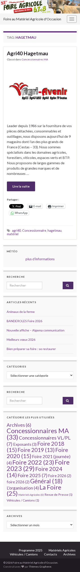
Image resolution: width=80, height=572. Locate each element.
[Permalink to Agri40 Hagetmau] (40, 92)
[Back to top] (70, 562)
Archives (19, 425)
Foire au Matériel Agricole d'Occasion (32, 19)
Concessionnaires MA (35, 59)
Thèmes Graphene (40, 566)
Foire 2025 (33, 475)
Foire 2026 (59, 476)
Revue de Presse (58, 494)
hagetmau (55, 230)
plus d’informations (40, 259)
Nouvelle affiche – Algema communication (35, 330)
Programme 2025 (30, 550)
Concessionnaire (34, 230)
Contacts (50, 554)
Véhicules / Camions (23, 500)
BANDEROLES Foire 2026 (24, 321)
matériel (12, 234)
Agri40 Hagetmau (27, 53)
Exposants (25, 444)
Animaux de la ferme (21, 312)
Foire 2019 (36, 450)
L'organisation (23, 487)
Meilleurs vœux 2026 (21, 339)
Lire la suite (21, 186)
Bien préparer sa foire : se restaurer (31, 349)
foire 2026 (18, 482)
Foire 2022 (33, 462)
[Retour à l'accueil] (40, 6)
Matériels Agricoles (31, 494)
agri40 (16, 230)
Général (46, 481)
